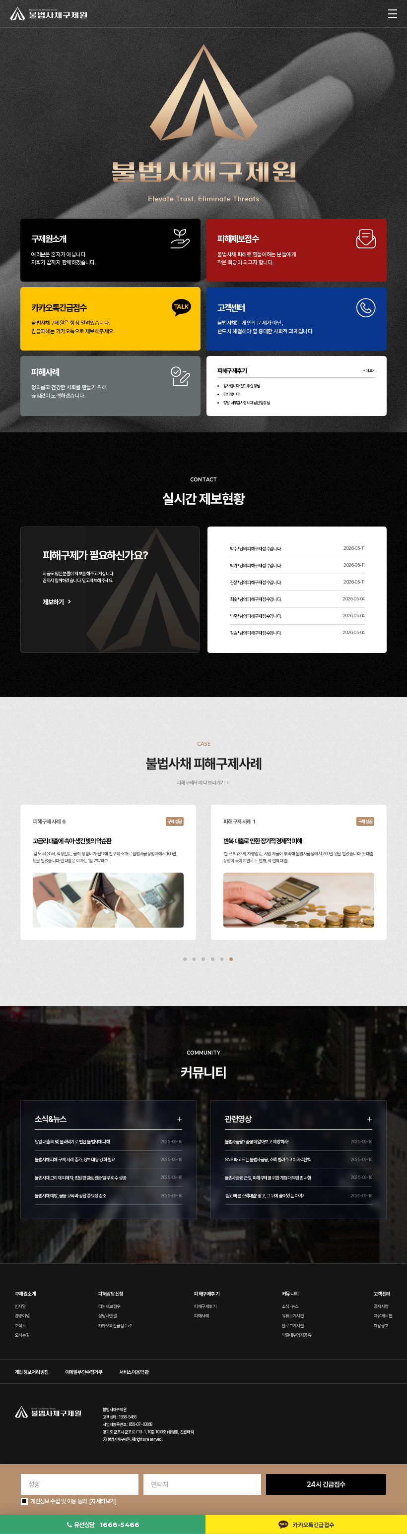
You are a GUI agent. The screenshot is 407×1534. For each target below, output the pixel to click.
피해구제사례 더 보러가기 (201, 782)
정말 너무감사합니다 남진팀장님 (246, 402)
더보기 (370, 370)
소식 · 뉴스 (290, 1306)
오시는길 (22, 1335)
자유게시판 (383, 1315)
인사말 (20, 1306)
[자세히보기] (102, 1501)
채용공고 (381, 1325)
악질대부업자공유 (297, 1335)
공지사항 (381, 1306)
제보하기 (53, 602)
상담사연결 (107, 1315)
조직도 (20, 1325)
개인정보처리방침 (32, 1372)
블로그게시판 (293, 1325)
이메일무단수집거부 (84, 1372)
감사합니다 (231, 394)
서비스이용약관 (133, 1372)
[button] (185, 959)
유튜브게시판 (293, 1315)
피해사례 (201, 1315)
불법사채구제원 (119, 1439)
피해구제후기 (205, 1306)
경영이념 (22, 1315)
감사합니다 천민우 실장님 (241, 385)
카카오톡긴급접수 (113, 1325)
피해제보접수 (109, 1306)
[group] (108, 872)
